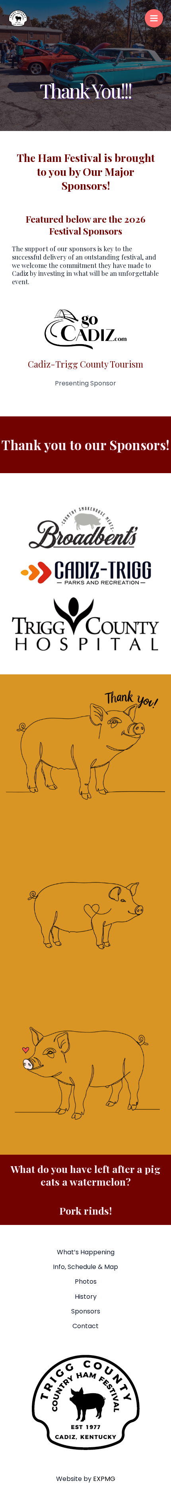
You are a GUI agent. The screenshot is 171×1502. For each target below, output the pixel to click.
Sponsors (85, 1311)
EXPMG (104, 1478)
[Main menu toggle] (154, 18)
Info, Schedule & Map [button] (85, 1266)
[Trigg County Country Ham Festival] (18, 18)
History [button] (86, 1296)
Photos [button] (86, 1281)
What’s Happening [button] (86, 1252)
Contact (85, 1326)
